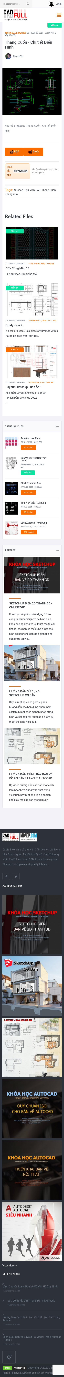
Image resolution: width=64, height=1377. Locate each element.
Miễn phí (54, 25)
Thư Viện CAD (32, 190)
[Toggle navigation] (59, 15)
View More (8, 1265)
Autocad (18, 190)
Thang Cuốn (49, 190)
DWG (36, 151)
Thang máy (11, 194)
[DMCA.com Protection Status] (14, 1367)
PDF (16, 151)
